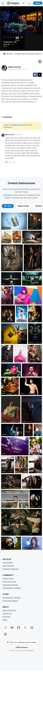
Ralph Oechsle (14, 67)
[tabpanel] (21, 382)
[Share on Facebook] (35, 75)
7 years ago (18, 134)
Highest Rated (23, 206)
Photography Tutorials (11, 597)
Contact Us (7, 613)
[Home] (13, 3)
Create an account (18, 124)
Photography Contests (12, 588)
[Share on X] (39, 75)
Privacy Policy (14, 650)
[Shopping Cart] (23, 3)
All (7, 206)
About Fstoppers (9, 610)
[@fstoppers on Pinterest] (32, 627)
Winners (8, 53)
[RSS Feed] (5, 634)
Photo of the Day (9, 581)
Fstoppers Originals (10, 569)
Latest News (8, 562)
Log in (6, 124)
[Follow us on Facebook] (19, 627)
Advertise (6, 616)
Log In (29, 3)
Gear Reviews (8, 565)
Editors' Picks (8, 578)
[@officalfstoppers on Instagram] (5, 627)
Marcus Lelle (9, 134)
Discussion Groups (10, 584)
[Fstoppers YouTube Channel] (12, 627)
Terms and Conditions (26, 650)
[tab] (7, 206)
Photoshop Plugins (10, 600)
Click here (7, 195)
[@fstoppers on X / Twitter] (25, 627)
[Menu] (3, 3)
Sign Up (37, 3)
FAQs (5, 619)
